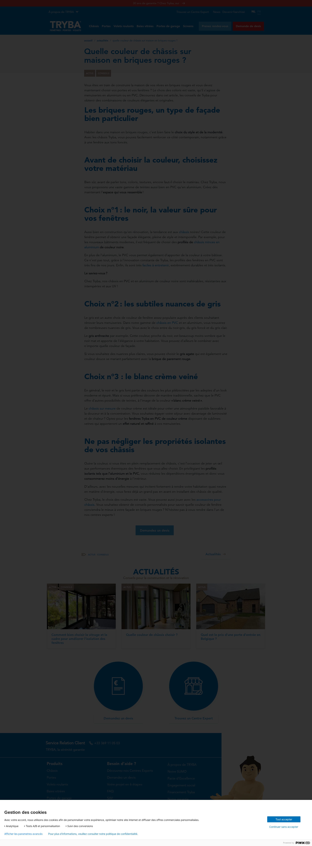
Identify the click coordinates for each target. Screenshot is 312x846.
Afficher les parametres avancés (23, 833)
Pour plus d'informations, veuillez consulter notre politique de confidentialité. (93, 833)
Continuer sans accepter (283, 826)
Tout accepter (284, 819)
